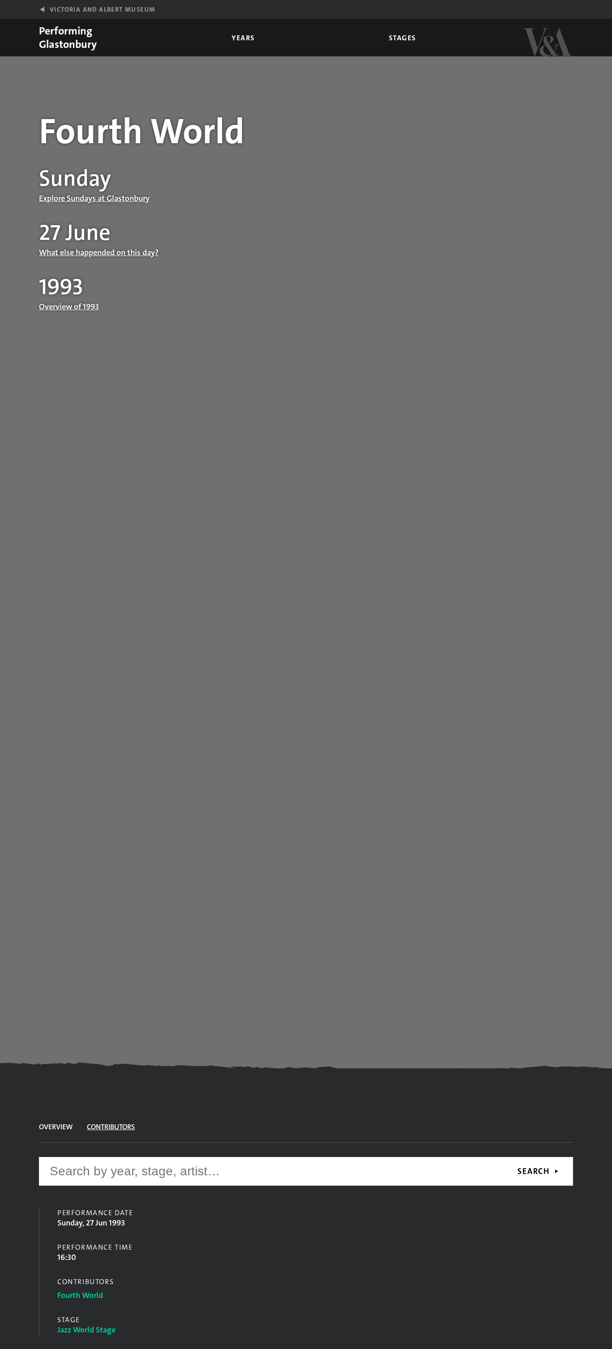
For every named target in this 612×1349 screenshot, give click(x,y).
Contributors (111, 1126)
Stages (402, 38)
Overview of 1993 (69, 306)
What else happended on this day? (99, 252)
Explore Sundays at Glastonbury (94, 198)
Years (243, 38)
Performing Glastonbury (68, 37)
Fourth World (80, 1295)
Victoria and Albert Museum (102, 9)
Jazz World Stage (86, 1329)
